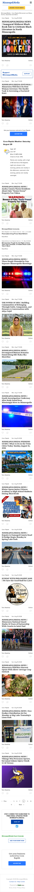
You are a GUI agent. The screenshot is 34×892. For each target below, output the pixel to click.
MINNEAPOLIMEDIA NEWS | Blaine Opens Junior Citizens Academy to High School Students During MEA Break (17, 490)
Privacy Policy (21, 888)
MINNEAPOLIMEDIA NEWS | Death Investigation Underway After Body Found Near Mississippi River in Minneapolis (17, 399)
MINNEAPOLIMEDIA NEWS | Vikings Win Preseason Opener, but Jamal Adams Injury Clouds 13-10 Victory (16, 760)
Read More (5, 236)
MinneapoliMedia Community (10, 229)
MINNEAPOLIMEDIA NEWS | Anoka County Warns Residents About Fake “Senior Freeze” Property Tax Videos (16, 190)
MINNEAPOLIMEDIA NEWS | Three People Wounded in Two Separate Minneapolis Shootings (17, 261)
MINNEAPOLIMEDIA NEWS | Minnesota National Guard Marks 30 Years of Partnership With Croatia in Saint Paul (15, 623)
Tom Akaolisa (6, 60)
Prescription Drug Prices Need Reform (15, 234)
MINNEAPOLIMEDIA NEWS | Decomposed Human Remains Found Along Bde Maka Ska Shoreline (15, 353)
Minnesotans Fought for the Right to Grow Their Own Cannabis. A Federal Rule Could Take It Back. (16, 244)
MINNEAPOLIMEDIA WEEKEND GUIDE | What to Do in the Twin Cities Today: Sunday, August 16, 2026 (16, 445)
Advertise (18, 134)
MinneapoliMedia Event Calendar (13, 836)
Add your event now (17, 840)
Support (27, 74)
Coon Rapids (5, 18)
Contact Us (12, 882)
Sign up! (17, 822)
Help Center (21, 882)
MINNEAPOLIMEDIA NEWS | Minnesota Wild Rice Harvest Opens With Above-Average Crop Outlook (16, 668)
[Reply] (8, 65)
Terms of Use (13, 888)
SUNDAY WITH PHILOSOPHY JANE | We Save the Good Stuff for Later (17, 579)
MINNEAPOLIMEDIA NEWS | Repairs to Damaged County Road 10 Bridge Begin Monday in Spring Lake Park (17, 536)
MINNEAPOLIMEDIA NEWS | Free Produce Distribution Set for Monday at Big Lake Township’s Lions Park (17, 714)
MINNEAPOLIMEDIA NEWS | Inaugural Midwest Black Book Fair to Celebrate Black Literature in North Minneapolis (17, 26)
